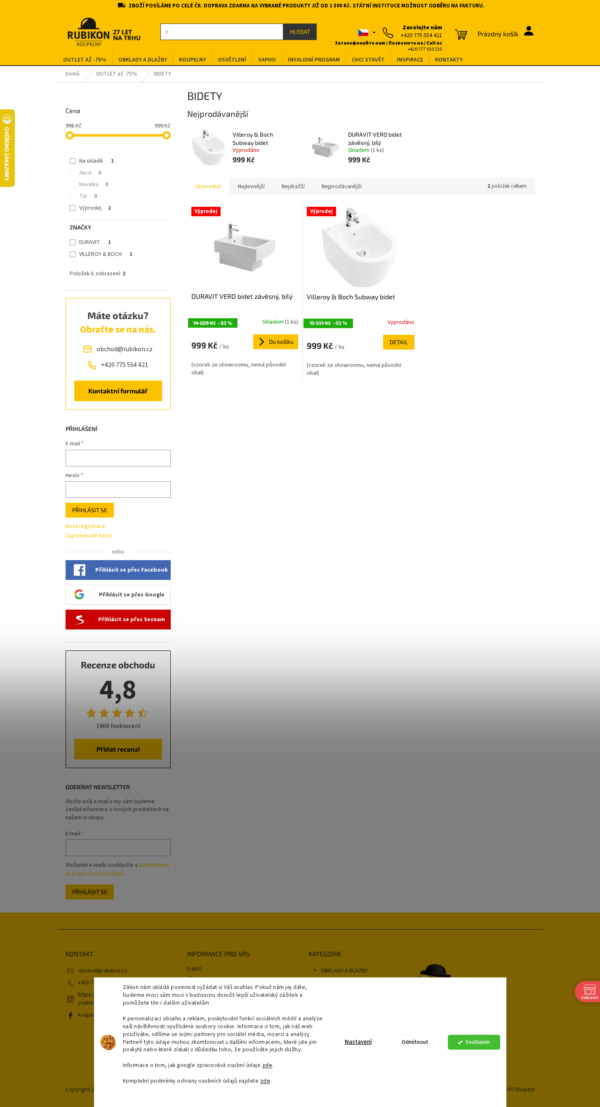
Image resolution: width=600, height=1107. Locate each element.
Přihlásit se (89, 509)
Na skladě (96, 161)
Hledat (300, 31)
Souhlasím (478, 1042)
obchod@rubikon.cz (102, 971)
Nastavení (358, 1042)
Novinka (93, 184)
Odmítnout (415, 1042)
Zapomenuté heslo (89, 536)
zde (267, 1065)
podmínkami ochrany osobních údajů (117, 869)
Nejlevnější (251, 186)
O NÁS (194, 969)
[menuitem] (84, 60)
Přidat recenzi (118, 749)
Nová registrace (85, 526)
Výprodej (95, 208)
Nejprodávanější (342, 186)
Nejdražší (293, 186)
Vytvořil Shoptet (515, 1090)
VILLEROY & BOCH (105, 254)
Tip (88, 196)
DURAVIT (95, 242)
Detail (399, 341)
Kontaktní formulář (118, 391)
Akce (90, 173)
